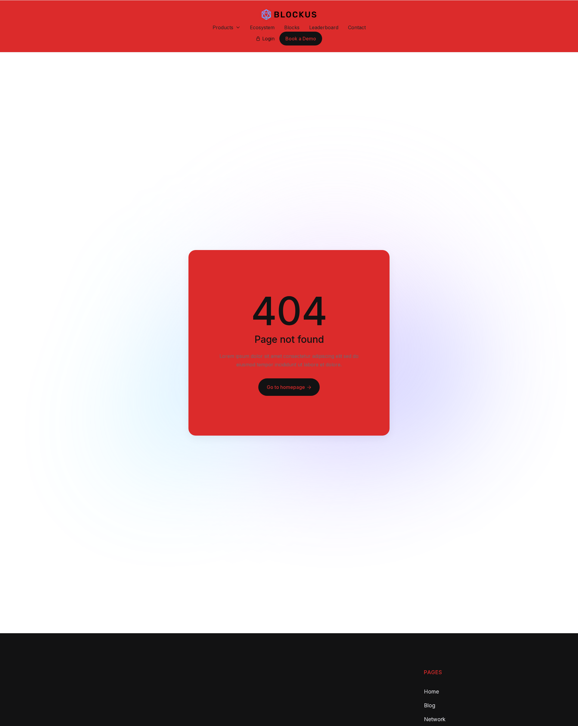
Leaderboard (323, 27)
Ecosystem (262, 27)
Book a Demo (300, 39)
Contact (357, 27)
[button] (226, 27)
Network (435, 719)
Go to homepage (289, 387)
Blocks (292, 27)
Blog (429, 705)
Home (431, 691)
